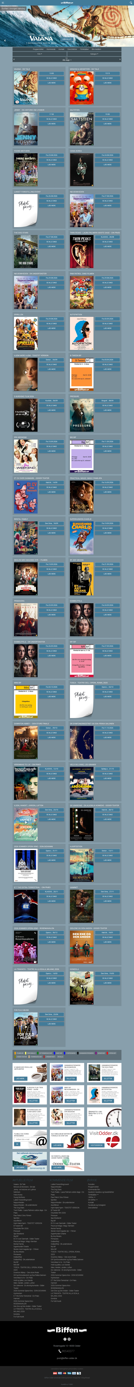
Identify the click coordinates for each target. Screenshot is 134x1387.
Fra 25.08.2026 (51, 155)
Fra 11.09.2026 (107, 442)
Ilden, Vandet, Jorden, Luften (24, 1283)
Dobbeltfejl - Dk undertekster (24, 1260)
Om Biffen (92, 1200)
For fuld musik (19, 1317)
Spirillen (16, 1218)
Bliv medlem (96, 49)
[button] (5, 40)
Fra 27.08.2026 (107, 196)
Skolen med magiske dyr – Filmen (26, 1249)
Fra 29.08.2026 (51, 278)
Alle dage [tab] (66, 59)
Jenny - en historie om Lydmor (25, 1190)
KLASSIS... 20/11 (51, 892)
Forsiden (91, 1184)
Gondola (17, 1314)
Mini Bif (16, 1265)
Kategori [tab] (93, 54)
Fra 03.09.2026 (107, 319)
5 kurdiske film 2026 (21, 1228)
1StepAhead (85, 1378)
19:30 (107, 114)
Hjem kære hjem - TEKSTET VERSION (28, 1223)
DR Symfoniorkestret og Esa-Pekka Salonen (30, 1275)
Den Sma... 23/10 (51, 810)
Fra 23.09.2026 (51, 605)
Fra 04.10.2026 (51, 687)
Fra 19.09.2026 (107, 523)
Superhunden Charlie (21, 1247)
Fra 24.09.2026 (107, 605)
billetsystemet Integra (69, 1378)
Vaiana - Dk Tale (19, 1184)
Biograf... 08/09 (107, 401)
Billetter (71, 1079)
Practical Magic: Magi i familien (25, 1241)
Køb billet (67, 39)
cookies (80, 1369)
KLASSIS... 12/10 (51, 769)
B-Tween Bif (18, 1226)
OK (17, 1144)
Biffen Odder (67, 3)
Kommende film (94, 1190)
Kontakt (61, 49)
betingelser (64, 1369)
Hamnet (17, 1298)
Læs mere (52, 83)
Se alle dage (51, 78)
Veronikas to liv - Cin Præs (23, 1278)
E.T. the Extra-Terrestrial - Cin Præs (26, 1296)
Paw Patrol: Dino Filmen (22, 1215)
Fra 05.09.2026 (107, 360)
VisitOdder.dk (97, 1145)
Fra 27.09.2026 (107, 646)
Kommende (51, 49)
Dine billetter (72, 49)
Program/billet (38, 49)
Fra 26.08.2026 (51, 196)
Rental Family (19, 1244)
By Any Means (19, 1252)
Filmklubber (84, 49)
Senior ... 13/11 (107, 851)
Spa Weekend (19, 1234)
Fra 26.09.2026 (51, 646)
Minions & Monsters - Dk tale (24, 1187)
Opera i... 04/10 (107, 687)
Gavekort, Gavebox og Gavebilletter (101, 1192)
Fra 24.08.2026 (107, 155)
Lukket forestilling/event (23, 1200)
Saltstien (17, 1192)
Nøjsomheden (19, 1202)
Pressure (17, 1231)
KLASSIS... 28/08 (107, 237)
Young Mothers (19, 1197)
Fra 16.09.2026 (107, 482)
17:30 (51, 114)
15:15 (107, 73)
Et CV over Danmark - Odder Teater (26, 1239)
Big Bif (16, 1236)
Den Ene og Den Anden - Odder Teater (28, 1306)
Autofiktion (18, 1221)
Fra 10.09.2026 (51, 442)
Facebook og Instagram (97, 1205)
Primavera (17, 1254)
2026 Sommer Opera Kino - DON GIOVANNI (30, 1291)
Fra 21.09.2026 (107, 564)
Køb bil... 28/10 (107, 810)
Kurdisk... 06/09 (52, 401)
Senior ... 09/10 (51, 728)
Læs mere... (20, 1079)
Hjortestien (18, 1293)
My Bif (16, 1262)
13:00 (51, 73)
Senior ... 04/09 (51, 360)
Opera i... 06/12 (51, 933)
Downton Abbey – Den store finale (26, 1273)
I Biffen (91, 1197)
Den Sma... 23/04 (51, 1014)
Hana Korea (18, 1195)
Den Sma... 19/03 (107, 973)
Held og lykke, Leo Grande (23, 1280)
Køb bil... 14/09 (51, 482)
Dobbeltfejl (18, 1257)
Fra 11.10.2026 (107, 728)
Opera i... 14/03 (51, 973)
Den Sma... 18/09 (51, 523)
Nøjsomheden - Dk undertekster (25, 1205)
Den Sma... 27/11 (107, 892)
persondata (72, 1369)
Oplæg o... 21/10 (107, 769)
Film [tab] (39, 54)
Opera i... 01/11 (51, 851)
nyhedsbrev (55, 1369)
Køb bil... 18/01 (107, 933)
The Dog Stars (19, 1208)
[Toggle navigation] (131, 2)
